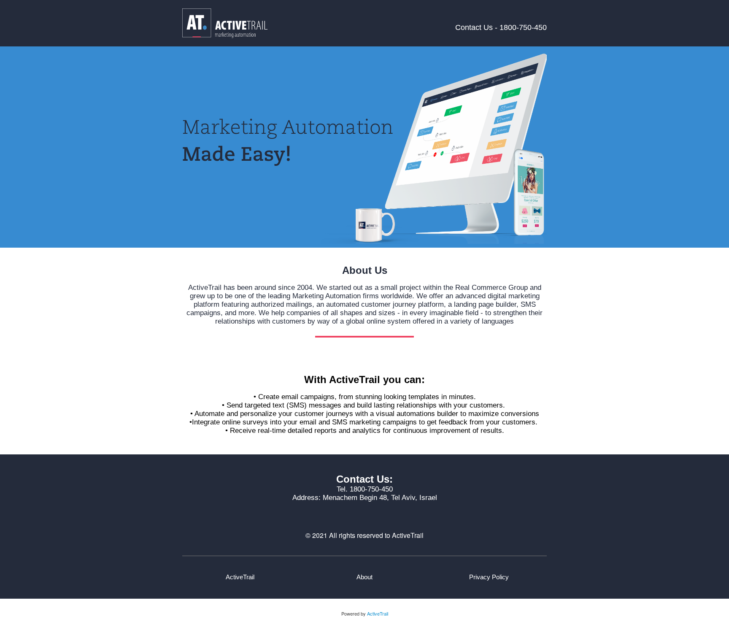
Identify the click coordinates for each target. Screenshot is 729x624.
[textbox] (489, 577)
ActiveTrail (377, 613)
